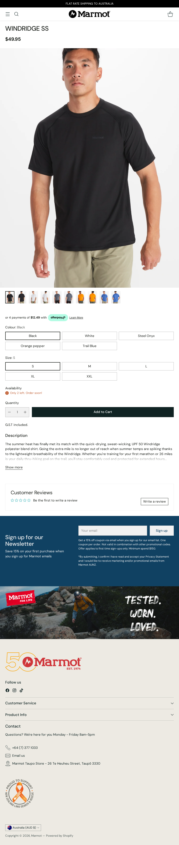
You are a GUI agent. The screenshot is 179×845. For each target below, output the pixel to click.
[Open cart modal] (170, 13)
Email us (18, 755)
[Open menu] (7, 13)
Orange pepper (33, 346)
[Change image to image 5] (57, 297)
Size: (10, 358)
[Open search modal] (16, 13)
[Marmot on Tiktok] (21, 691)
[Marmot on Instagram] (14, 691)
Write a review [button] (154, 501)
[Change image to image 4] (45, 297)
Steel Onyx (146, 336)
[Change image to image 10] (115, 297)
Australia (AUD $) (24, 827)
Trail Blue (89, 346)
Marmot (36, 836)
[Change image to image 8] (92, 297)
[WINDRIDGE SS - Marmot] (89, 168)
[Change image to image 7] (80, 297)
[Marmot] (89, 14)
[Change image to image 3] (33, 297)
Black (33, 336)
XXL (89, 376)
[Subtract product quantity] (9, 412)
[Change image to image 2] (21, 297)
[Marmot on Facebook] (7, 691)
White (89, 336)
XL (33, 376)
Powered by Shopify (59, 836)
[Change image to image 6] (68, 297)
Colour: (15, 327)
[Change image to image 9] (104, 297)
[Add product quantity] (25, 412)
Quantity (12, 403)
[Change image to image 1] (9, 297)
